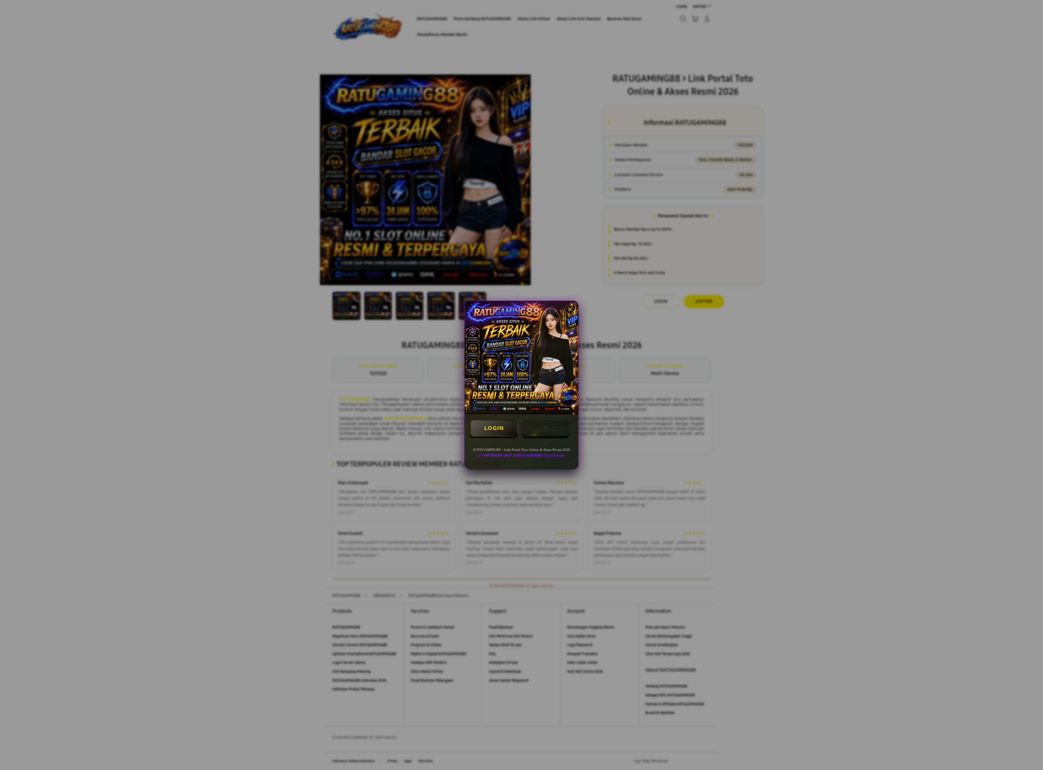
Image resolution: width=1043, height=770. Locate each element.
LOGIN (494, 428)
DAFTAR (546, 428)
